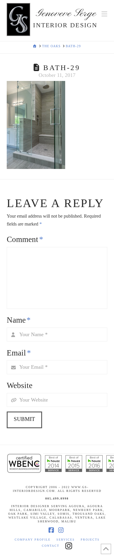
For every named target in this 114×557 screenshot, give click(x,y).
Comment (25, 239)
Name (18, 320)
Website (19, 385)
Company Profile (33, 539)
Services (65, 539)
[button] (104, 14)
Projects (90, 539)
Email (19, 352)
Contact (50, 545)
